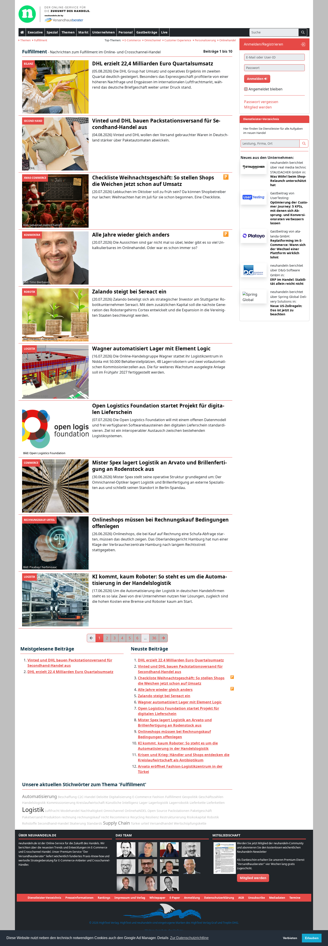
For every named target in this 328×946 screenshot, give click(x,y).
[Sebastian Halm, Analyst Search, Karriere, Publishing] (147, 866)
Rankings (104, 898)
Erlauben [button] (312, 938)
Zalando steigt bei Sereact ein (164, 695)
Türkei (135, 823)
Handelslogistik (34, 802)
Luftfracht (52, 811)
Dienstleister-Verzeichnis (44, 898)
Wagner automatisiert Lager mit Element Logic (180, 702)
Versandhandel (161, 823)
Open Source (157, 811)
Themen (68, 32)
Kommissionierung (61, 802)
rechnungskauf (88, 817)
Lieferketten (216, 802)
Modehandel (70, 811)
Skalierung (78, 823)
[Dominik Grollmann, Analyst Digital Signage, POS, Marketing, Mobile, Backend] (126, 866)
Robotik (213, 817)
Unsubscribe (256, 898)
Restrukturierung (173, 817)
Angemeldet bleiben (265, 89)
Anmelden (255, 79)
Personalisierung (205, 40)
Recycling (137, 817)
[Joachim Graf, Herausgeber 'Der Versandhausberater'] (191, 849)
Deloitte (102, 797)
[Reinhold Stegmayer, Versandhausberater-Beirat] (169, 883)
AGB (241, 898)
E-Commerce (132, 40)
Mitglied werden (258, 107)
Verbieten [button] (290, 938)
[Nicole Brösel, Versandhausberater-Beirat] (169, 849)
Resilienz (152, 817)
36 (154, 638)
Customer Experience (177, 40)
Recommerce (119, 817)
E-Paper (175, 898)
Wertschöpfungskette (190, 823)
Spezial (52, 32)
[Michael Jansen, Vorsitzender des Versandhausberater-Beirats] (191, 866)
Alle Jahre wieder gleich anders (165, 689)
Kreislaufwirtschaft (90, 802)
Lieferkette (198, 802)
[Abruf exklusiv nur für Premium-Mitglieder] (226, 177)
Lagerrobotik (179, 802)
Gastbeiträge (146, 32)
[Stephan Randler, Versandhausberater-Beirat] (126, 883)
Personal (125, 32)
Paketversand (32, 817)
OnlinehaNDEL (136, 811)
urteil (145, 823)
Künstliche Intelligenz (122, 802)
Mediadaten (277, 898)
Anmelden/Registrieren (263, 44)
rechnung (69, 817)
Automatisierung (39, 796)
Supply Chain (116, 823)
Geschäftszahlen (211, 797)
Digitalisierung (120, 797)
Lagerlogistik (158, 802)
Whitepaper (157, 898)
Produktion (52, 817)
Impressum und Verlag (129, 898)
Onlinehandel (227, 40)
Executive (35, 32)
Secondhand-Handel (53, 823)
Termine (294, 898)
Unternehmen (103, 32)
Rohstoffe (29, 823)
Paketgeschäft (201, 811)
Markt (83, 32)
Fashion (158, 797)
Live (164, 32)
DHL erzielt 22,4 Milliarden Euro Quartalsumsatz (70, 671)
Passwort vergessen (261, 101)
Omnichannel (152, 40)
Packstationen (178, 811)
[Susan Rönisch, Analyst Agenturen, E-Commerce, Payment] (147, 883)
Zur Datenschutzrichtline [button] (189, 938)
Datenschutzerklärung (219, 898)
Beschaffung (67, 797)
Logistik (33, 809)
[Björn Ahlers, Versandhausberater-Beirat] (126, 849)
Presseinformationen (79, 898)
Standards (94, 823)
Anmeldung (192, 898)
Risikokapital (196, 817)
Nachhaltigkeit (92, 811)
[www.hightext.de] (164, 911)
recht (105, 817)
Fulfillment (40, 40)
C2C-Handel (86, 797)
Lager (143, 802)
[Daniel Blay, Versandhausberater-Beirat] (147, 849)
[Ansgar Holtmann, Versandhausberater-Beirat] (169, 866)
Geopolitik (190, 797)
